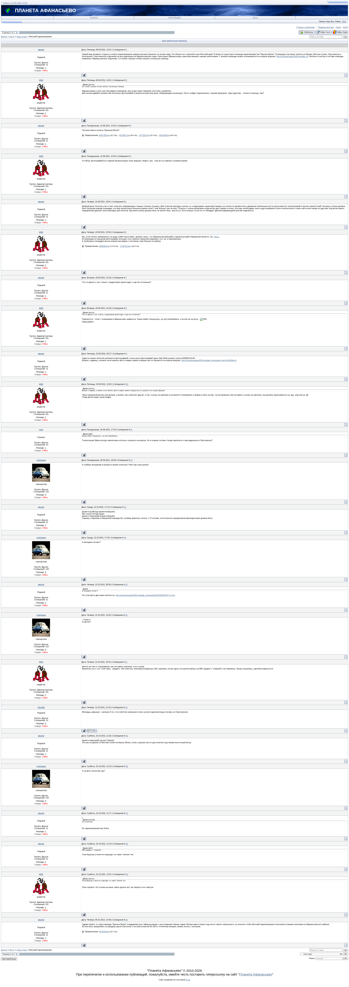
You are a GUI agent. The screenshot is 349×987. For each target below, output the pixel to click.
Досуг (12, 36)
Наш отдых (22, 36)
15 (126, 584)
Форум (4, 36)
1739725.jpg (125, 246)
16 (126, 615)
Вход (255, 18)
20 (127, 766)
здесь (216, 237)
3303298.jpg (164, 135)
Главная (94, 18)
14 (125, 537)
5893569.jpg (104, 246)
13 (125, 507)
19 (127, 736)
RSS (344, 21)
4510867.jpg (124, 135)
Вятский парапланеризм (40, 36)
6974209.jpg (104, 931)
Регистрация (174, 18)
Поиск (338, 27)
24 (126, 920)
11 (131, 430)
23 (127, 874)
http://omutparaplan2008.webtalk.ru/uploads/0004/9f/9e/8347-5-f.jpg (145, 595)
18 (126, 707)
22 (127, 844)
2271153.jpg (144, 135)
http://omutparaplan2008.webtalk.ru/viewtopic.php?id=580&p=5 (209, 360)
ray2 (41, 430)
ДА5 (41, 80)
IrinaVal (41, 707)
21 (127, 813)
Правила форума (326, 27)
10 (127, 384)
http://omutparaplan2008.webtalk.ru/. (292, 56)
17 (126, 662)
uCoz (188, 980)
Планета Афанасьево (255, 974)
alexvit (41, 50)
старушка (41, 460)
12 (131, 460)
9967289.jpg (104, 135)
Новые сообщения (306, 27)
